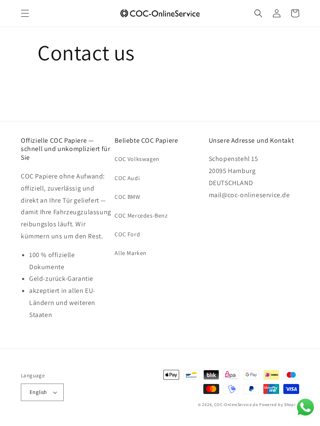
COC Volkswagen (137, 159)
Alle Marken (131, 253)
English (38, 392)
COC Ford (127, 234)
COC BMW (127, 197)
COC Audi (127, 178)
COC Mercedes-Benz (141, 215)
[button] (25, 13)
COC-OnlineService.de (236, 404)
